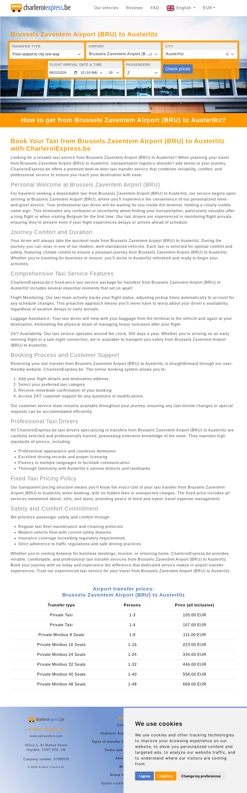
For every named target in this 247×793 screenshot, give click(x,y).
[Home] (41, 8)
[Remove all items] (150, 54)
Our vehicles (106, 8)
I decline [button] (165, 776)
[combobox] (123, 54)
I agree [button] (144, 776)
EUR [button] (207, 8)
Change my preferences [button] (201, 776)
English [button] (184, 8)
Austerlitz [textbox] (175, 54)
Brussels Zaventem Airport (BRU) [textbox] (120, 54)
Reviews (134, 8)
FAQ (155, 8)
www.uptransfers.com (46, 736)
